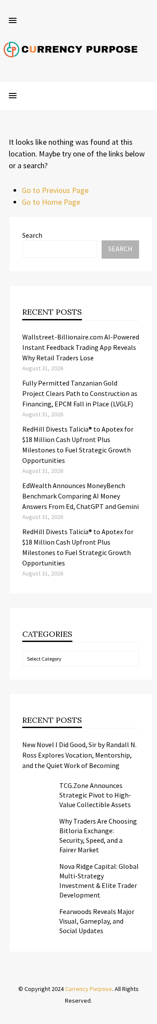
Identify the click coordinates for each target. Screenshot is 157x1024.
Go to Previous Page (55, 190)
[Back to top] (148, 1015)
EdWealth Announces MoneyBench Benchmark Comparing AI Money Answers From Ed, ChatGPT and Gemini (80, 496)
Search (32, 235)
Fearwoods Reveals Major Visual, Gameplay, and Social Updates (96, 921)
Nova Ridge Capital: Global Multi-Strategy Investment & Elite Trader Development (99, 880)
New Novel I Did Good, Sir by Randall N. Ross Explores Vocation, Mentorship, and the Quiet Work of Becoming (79, 755)
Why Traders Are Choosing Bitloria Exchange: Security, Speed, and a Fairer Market (98, 835)
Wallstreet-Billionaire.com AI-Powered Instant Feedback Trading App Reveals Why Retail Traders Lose (80, 347)
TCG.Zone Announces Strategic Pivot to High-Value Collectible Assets (95, 795)
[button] (13, 21)
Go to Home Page (51, 202)
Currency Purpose (88, 989)
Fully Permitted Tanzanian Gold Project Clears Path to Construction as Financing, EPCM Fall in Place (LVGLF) (79, 393)
